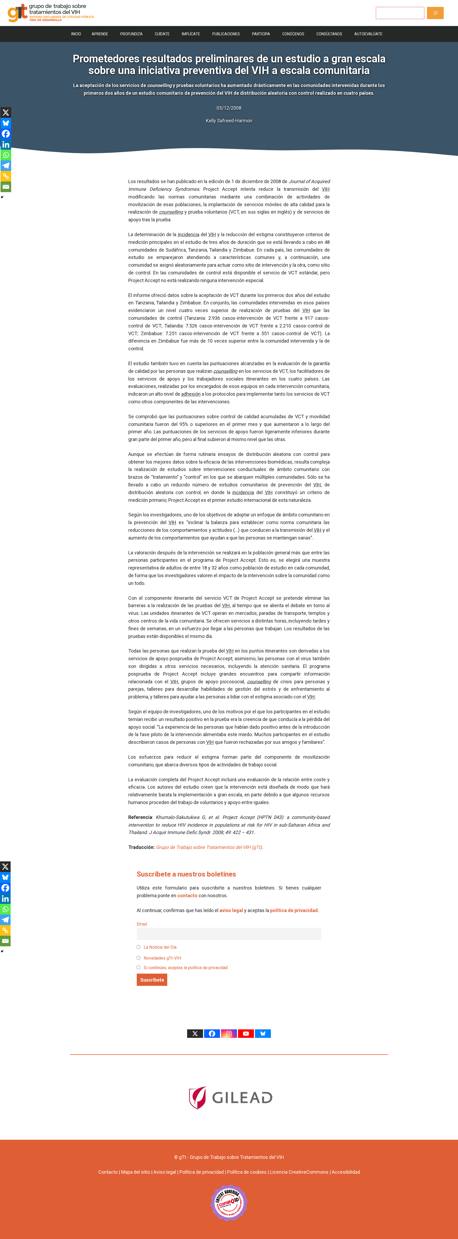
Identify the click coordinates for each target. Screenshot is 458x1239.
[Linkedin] (6, 144)
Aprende (100, 34)
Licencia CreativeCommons (299, 1172)
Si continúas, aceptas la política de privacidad (186, 967)
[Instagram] (229, 1033)
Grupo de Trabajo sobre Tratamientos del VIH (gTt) (209, 847)
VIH (326, 189)
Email (142, 924)
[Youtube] (246, 1033)
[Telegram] (6, 165)
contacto (187, 895)
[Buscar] (435, 13)
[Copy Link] (6, 176)
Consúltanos (329, 34)
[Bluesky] (6, 123)
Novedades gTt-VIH (162, 958)
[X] (6, 112)
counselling (171, 212)
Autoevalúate (368, 34)
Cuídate (162, 34)
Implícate (191, 34)
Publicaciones (226, 34)
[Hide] (2, 197)
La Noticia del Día (160, 947)
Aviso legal (164, 1172)
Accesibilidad (346, 1172)
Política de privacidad (201, 1172)
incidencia (188, 234)
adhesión (191, 394)
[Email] (6, 187)
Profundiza (131, 34)
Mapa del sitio (135, 1172)
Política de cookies (247, 1172)
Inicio (76, 34)
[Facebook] (6, 133)
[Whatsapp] (6, 155)
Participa (261, 34)
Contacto (108, 1172)
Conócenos (293, 34)
